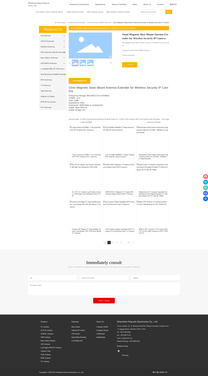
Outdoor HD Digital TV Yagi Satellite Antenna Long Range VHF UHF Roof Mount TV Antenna (86, 231)
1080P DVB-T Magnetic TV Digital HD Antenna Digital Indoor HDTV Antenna (119, 193)
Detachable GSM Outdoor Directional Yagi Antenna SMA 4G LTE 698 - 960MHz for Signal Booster (153, 157)
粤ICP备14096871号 (160, 372)
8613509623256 (135, 341)
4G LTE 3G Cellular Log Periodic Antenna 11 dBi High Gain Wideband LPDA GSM (86, 194)
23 (128, 242)
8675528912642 (126, 332)
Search (168, 12)
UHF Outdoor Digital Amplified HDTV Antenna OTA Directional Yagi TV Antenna (119, 230)
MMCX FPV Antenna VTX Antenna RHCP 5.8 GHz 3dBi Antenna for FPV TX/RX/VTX (153, 231)
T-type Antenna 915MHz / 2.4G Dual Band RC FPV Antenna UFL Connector (86, 156)
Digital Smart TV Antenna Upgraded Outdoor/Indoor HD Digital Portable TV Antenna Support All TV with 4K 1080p (153, 194)
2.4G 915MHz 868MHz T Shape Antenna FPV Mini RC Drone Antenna (119, 156)
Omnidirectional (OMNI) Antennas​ (99, 22)
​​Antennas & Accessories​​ (76, 22)
